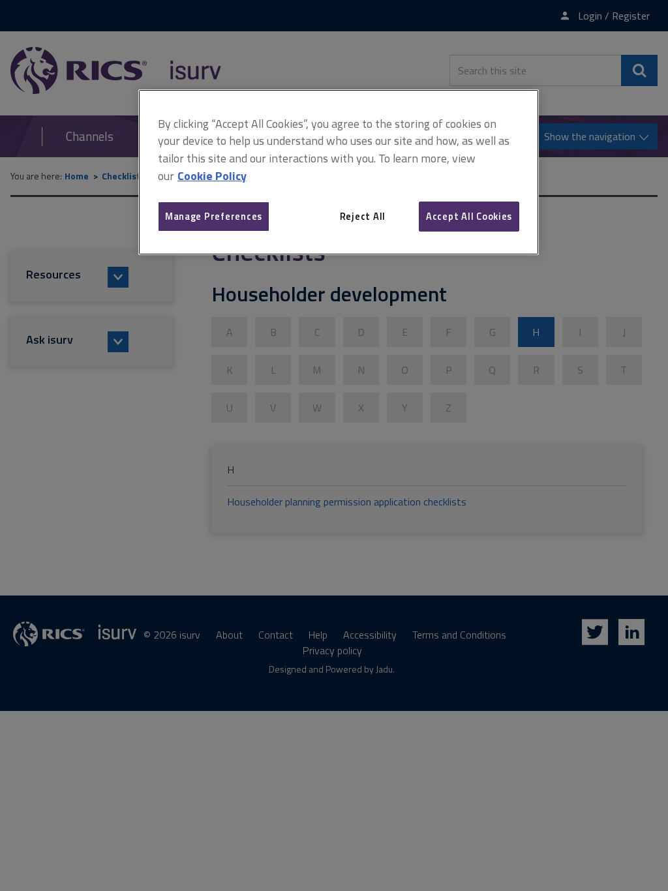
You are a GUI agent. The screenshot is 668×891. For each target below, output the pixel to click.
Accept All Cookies (469, 216)
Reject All (363, 216)
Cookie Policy (212, 176)
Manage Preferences (213, 216)
